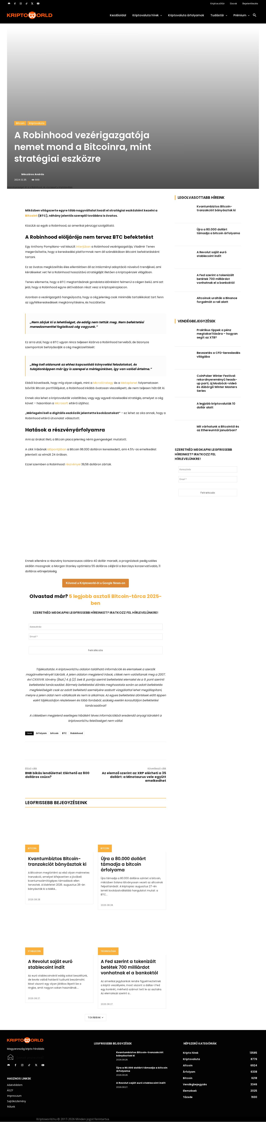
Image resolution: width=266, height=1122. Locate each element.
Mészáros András (32, 174)
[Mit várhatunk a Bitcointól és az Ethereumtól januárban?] (185, 432)
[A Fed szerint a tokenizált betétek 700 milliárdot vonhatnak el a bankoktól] (132, 934)
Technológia (108, 951)
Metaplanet (129, 383)
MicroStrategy (103, 383)
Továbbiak (94, 1017)
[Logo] (46, 15)
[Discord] (9, 4)
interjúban (83, 246)
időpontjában (56, 449)
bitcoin (54, 733)
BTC (64, 733)
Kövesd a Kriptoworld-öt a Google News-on (95, 583)
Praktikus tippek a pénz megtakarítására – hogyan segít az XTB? (217, 334)
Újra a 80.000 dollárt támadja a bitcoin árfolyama (123, 864)
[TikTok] (26, 4)
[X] (32, 4)
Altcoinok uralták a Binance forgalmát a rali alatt (217, 300)
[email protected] (30, 1057)
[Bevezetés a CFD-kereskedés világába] (185, 358)
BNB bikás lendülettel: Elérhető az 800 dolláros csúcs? (57, 775)
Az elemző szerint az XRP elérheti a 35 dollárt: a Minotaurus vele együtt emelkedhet (134, 777)
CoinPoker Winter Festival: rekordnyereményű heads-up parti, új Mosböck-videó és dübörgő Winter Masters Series (217, 383)
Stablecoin (34, 951)
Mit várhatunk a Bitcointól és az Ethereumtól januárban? (218, 428)
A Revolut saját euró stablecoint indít (50, 964)
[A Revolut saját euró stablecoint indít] (59, 934)
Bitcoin (20, 123)
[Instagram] (21, 4)
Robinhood (76, 733)
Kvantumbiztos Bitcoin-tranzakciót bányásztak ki (57, 861)
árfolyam (41, 733)
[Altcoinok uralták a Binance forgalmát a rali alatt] (185, 303)
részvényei (73, 464)
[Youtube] (38, 4)
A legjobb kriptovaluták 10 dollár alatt (216, 405)
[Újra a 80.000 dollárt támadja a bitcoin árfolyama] (132, 831)
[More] (66, 199)
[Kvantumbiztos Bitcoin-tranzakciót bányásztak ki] (59, 831)
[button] (254, 15)
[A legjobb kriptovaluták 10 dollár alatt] (185, 409)
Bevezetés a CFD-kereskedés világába (218, 355)
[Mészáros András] (17, 174)
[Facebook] (15, 4)
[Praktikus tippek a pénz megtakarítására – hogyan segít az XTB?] (185, 335)
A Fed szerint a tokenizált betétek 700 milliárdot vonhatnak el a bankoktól (129, 967)
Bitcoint (31, 216)
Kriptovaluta (36, 123)
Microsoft (61, 403)
